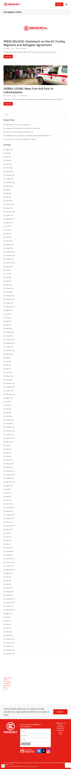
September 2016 (10, 569)
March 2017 (9, 548)
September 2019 (10, 438)
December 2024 (10, 211)
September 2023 (10, 263)
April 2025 (8, 197)
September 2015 (10, 610)
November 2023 (10, 255)
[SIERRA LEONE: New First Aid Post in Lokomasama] (35, 75)
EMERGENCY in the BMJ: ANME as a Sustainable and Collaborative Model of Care (28, 135)
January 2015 (9, 635)
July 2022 (8, 314)
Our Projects (7, 681)
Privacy (6, 689)
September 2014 (10, 650)
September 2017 (10, 526)
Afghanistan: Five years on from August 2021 (18, 124)
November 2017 (10, 518)
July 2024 (8, 226)
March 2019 (9, 460)
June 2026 (8, 157)
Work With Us (7, 683)
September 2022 (10, 306)
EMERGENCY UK (8, 678)
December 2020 (10, 383)
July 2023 (8, 270)
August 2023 (9, 266)
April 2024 (8, 237)
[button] (66, 4)
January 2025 (9, 208)
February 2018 (10, 507)
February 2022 (10, 332)
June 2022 (8, 317)
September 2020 (10, 394)
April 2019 (8, 456)
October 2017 (9, 522)
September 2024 (10, 219)
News (5, 687)
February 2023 (10, 288)
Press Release (22, 48)
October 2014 (9, 646)
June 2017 (8, 537)
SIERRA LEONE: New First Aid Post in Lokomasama (28, 90)
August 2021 (9, 354)
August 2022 (9, 310)
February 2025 (10, 204)
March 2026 (9, 168)
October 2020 (9, 390)
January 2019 (9, 467)
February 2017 (10, 551)
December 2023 (10, 252)
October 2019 (9, 434)
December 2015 (10, 599)
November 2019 (10, 431)
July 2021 (8, 358)
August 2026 (9, 149)
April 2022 (8, 325)
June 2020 (8, 405)
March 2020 (9, 416)
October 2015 (9, 606)
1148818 (11, 764)
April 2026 (8, 164)
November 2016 (10, 562)
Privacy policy (7, 766)
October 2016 (9, 566)
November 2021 (10, 343)
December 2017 (10, 515)
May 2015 (8, 624)
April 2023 (8, 281)
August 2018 (9, 485)
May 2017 (8, 540)
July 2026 (8, 153)
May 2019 (8, 453)
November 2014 (10, 643)
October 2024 (9, 215)
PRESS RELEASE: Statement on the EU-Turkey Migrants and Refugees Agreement (34, 43)
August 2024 (9, 222)
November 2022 (10, 299)
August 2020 (9, 398)
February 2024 (10, 244)
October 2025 (9, 179)
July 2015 (8, 617)
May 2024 (8, 233)
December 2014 (10, 639)
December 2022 (10, 295)
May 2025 (8, 193)
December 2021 (10, 339)
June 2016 (8, 577)
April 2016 (8, 584)
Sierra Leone (24, 96)
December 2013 (10, 653)
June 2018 (8, 493)
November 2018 (10, 474)
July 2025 (8, 190)
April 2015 (8, 628)
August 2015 (9, 613)
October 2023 (9, 259)
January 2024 (9, 248)
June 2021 (8, 361)
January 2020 (9, 423)
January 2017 (9, 555)
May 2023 (8, 277)
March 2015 (9, 632)
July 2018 (8, 489)
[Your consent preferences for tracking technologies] (3, 766)
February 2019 (10, 464)
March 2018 (9, 504)
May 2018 (8, 496)
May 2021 (8, 365)
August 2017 (9, 529)
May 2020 (8, 409)
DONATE (59, 4)
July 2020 (8, 401)
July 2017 (8, 533)
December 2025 (10, 175)
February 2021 (10, 376)
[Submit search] (65, 114)
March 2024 (9, 241)
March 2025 (9, 201)
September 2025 (10, 182)
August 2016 (9, 573)
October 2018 (9, 478)
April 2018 (8, 500)
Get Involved (7, 685)
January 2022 (9, 336)
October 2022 (9, 303)
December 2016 (10, 558)
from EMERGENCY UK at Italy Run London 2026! (23, 128)
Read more (8, 56)
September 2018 (10, 482)
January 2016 (9, 595)
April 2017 (8, 544)
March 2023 (9, 285)
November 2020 (10, 387)
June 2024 (8, 230)
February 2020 (10, 420)
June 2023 (8, 274)
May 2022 (8, 321)
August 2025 (9, 186)
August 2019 (9, 442)
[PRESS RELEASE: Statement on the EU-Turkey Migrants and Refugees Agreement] (35, 28)
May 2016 (8, 580)
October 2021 (9, 347)
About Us (6, 680)
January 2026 (9, 171)
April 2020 (8, 412)
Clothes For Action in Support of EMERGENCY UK (19, 132)
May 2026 (8, 160)
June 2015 (8, 621)
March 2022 (9, 328)
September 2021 (10, 350)
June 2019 (8, 449)
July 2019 (8, 445)
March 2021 (9, 372)
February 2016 (10, 591)
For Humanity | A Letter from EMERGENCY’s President (21, 139)
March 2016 (9, 588)
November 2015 (10, 602)
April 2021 (8, 369)
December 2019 (10, 427)
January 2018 (9, 511)
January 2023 (9, 292)
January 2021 (9, 379)
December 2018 (10, 471)
